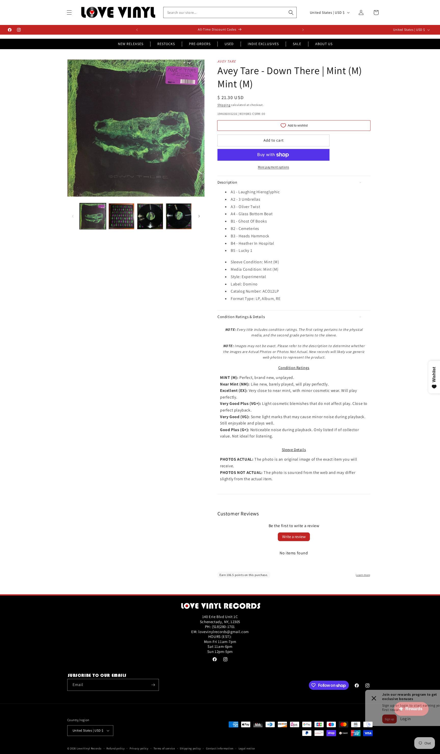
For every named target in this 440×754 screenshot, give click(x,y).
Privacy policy (139, 748)
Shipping (223, 105)
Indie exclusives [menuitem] (263, 44)
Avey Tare (226, 61)
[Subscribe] (153, 685)
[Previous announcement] (137, 30)
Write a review (294, 536)
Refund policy (115, 748)
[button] (69, 12)
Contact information (219, 748)
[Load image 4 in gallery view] (179, 216)
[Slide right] (199, 216)
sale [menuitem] (297, 44)
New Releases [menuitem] (130, 44)
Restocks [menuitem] (166, 44)
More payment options (273, 167)
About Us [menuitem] (324, 44)
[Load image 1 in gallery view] (93, 216)
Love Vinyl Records (89, 748)
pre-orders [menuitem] (200, 44)
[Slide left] (72, 216)
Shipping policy (190, 748)
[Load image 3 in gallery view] (150, 216)
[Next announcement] (303, 30)
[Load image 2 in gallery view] (121, 216)
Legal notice (247, 748)
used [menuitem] (229, 44)
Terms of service (164, 748)
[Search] (291, 12)
